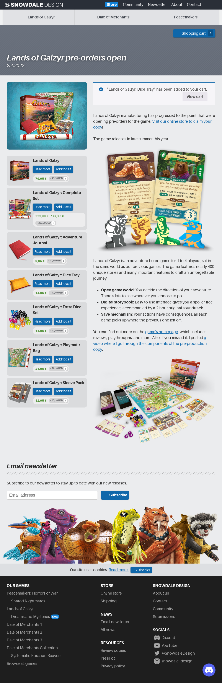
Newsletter (157, 4)
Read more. (119, 570)
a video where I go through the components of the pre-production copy (150, 344)
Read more (42, 169)
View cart (195, 97)
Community (133, 4)
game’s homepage (161, 332)
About (176, 4)
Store (112, 4)
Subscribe (118, 495)
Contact (194, 4)
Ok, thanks (141, 570)
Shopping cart (197, 33)
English (215, 5)
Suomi (207, 5)
